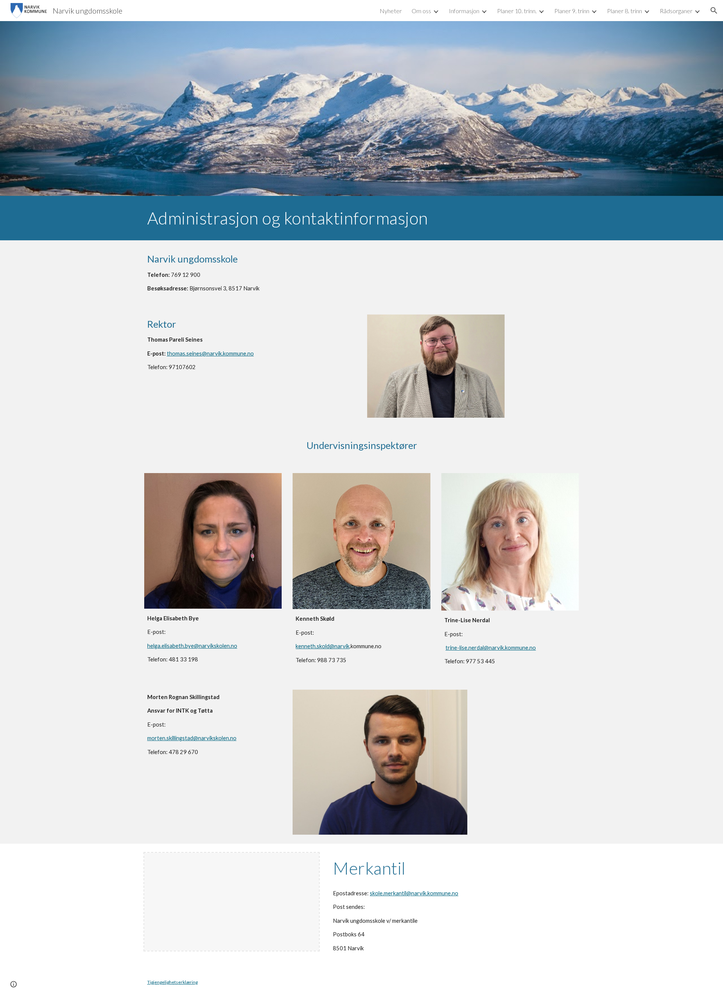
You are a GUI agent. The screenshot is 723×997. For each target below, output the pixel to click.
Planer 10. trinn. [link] (517, 10)
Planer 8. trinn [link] (624, 10)
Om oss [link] (421, 10)
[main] (361, 218)
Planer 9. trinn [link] (571, 10)
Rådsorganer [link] (676, 10)
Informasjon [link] (464, 10)
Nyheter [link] (391, 10)
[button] (714, 11)
